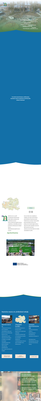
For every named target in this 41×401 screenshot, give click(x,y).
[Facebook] (30, 212)
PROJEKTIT (27, 249)
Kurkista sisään (34, 356)
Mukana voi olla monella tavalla (7, 356)
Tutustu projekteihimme (20, 356)
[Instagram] (32, 212)
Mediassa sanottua (30, 208)
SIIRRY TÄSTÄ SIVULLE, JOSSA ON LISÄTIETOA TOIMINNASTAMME (14, 249)
